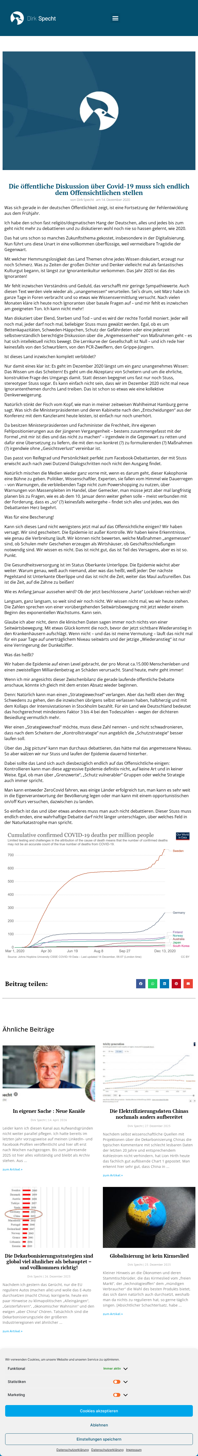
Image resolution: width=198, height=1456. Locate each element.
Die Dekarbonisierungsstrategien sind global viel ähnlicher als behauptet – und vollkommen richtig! (49, 1262)
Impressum (134, 1450)
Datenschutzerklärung (72, 1450)
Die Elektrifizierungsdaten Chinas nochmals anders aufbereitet (149, 1114)
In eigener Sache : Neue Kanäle (49, 1111)
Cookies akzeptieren (99, 1410)
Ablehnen (99, 1425)
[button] (115, 18)
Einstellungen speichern (99, 1439)
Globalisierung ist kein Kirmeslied (149, 1256)
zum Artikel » (12, 1169)
